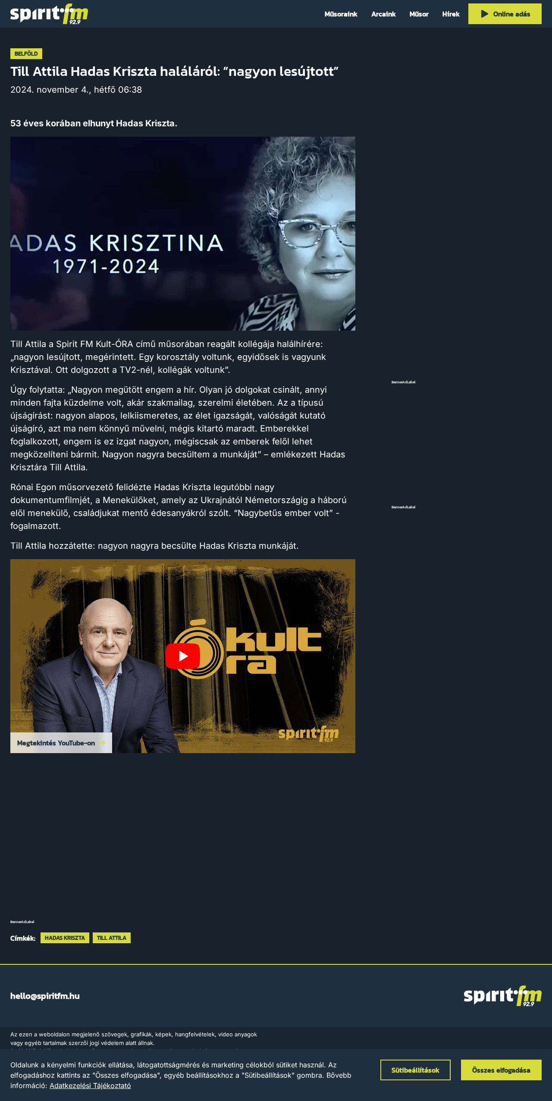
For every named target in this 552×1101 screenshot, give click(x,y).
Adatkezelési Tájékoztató (90, 1085)
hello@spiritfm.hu (45, 996)
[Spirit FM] (49, 13)
